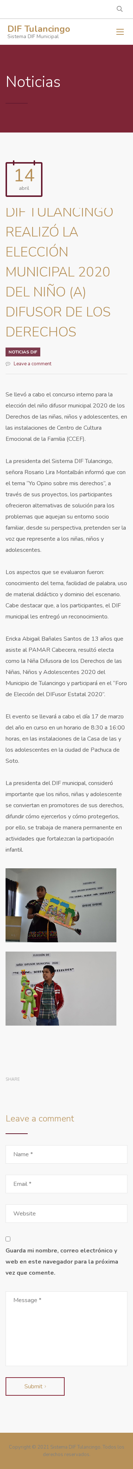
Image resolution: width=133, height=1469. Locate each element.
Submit (33, 1386)
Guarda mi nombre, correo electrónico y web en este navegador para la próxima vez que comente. (62, 1262)
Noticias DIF (22, 352)
